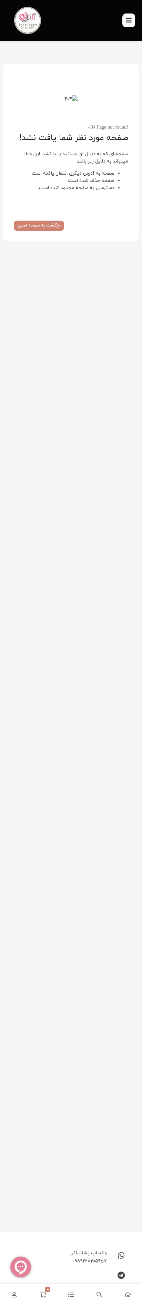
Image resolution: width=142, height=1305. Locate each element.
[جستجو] (99, 1294)
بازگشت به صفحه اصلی (39, 225)
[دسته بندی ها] (71, 1294)
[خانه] (128, 1294)
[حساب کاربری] (14, 1294)
